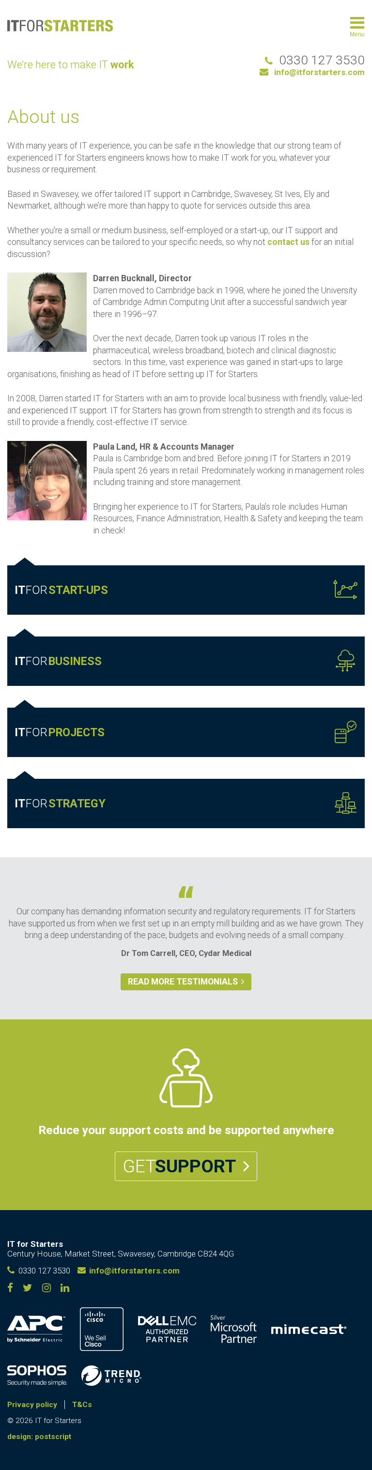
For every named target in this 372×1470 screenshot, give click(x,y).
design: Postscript (39, 1436)
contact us (288, 242)
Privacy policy (32, 1404)
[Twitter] (27, 1289)
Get (179, 1166)
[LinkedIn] (46, 1289)
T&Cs (82, 1404)
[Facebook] (10, 1289)
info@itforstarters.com (319, 72)
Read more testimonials (183, 981)
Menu (357, 34)
